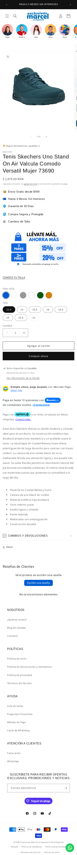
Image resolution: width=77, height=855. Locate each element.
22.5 (8, 309)
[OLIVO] (40, 295)
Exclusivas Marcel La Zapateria (35, 842)
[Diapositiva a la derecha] (46, 137)
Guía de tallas (15, 706)
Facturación (14, 753)
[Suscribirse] (66, 788)
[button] (7, 16)
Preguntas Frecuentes (20, 714)
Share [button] (9, 547)
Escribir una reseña (38, 583)
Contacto (12, 635)
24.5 (60, 309)
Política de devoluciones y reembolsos (29, 666)
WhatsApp (13, 761)
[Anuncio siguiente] (70, 5)
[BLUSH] (31, 295)
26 (35, 318)
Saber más (16, 390)
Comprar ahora (38, 356)
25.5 (20, 317)
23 (22, 309)
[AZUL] (6, 295)
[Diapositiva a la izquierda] (31, 137)
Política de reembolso (31, 846)
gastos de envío (30, 184)
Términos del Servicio (19, 683)
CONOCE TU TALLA (14, 277)
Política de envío (16, 658)
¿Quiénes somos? (17, 619)
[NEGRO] (23, 295)
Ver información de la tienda (23, 378)
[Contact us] (70, 847)
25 (7, 317)
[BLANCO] (14, 295)
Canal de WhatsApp (18, 730)
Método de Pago (16, 722)
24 (48, 309)
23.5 (34, 309)
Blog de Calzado (16, 627)
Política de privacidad (19, 675)
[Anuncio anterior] (7, 5)
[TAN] (49, 295)
